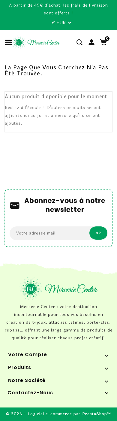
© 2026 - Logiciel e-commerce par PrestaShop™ (58, 414)
